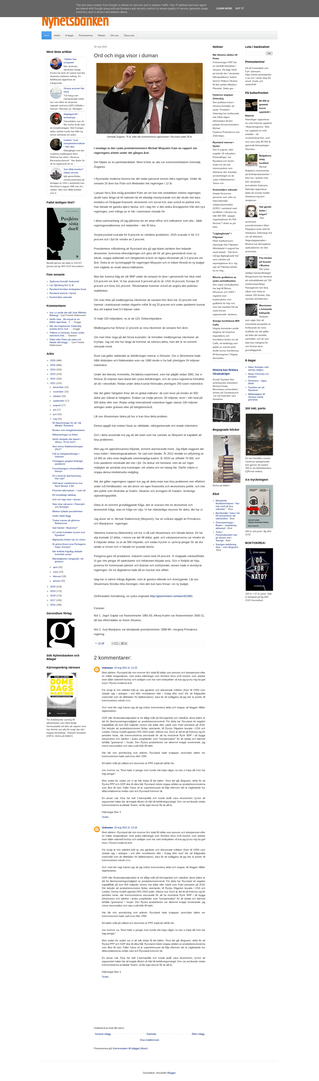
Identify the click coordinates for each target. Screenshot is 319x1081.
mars (56, 571)
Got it (239, 8)
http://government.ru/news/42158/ (171, 596)
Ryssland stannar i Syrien (63, 293)
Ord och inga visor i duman (66, 499)
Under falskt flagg (61, 516)
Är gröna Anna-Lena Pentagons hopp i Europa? (69, 545)
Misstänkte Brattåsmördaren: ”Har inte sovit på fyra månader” (227, 504)
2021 (53, 383)
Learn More (224, 8)
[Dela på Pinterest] (125, 643)
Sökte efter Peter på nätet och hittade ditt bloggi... (65, 341)
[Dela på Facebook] (122, 643)
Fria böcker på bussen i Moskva (265, 262)
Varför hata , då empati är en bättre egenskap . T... (65, 320)
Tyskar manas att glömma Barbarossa (66, 521)
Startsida (151, 1034)
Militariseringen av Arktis (65, 434)
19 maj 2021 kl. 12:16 (125, 827)
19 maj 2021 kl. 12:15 (125, 667)
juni (55, 414)
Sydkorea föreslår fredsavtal (64, 281)
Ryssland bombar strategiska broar (68, 289)
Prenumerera (86, 35)
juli (54, 409)
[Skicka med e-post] (113, 643)
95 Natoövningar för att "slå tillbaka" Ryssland (66, 424)
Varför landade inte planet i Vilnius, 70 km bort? (66, 440)
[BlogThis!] (116, 643)
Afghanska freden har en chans (68, 539)
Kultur (57, 35)
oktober (57, 396)
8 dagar (69, 35)
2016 (53, 604)
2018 (53, 595)
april (55, 567)
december (58, 387)
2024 (53, 369)
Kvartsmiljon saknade (61, 297)
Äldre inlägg (198, 1034)
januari (57, 580)
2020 (53, 586)
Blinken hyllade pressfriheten (67, 511)
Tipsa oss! (129, 35)
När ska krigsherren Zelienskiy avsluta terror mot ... (65, 327)
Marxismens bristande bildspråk (265, 309)
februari (57, 576)
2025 (53, 365)
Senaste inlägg (103, 1034)
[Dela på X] (119, 643)
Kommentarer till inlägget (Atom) (130, 1048)
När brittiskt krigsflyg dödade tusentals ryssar (67, 553)
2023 (53, 374)
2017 (53, 600)
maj (55, 419)
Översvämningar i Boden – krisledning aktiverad (226, 525)
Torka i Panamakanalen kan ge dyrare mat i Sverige (226, 536)
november (58, 391)
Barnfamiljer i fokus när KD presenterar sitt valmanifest (228, 516)
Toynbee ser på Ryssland (256, 388)
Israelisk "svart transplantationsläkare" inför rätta (74, 143)
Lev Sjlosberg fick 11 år (62, 285)
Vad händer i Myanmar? (65, 527)
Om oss (114, 35)
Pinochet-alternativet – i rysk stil (69, 490)
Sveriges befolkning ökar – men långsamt (227, 546)
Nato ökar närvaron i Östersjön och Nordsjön (68, 505)
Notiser (101, 35)
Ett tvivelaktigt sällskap (64, 495)
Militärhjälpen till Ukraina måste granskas (256, 397)
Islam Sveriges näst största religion (258, 368)
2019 (53, 591)
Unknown (107, 667)
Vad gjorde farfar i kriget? (265, 210)
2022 (53, 378)
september (59, 400)
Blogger (171, 1072)
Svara (105, 816)
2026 (53, 360)
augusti (57, 405)
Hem (46, 35)
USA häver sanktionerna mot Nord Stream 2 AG (67, 484)
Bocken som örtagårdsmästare (68, 430)
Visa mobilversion (149, 1039)
